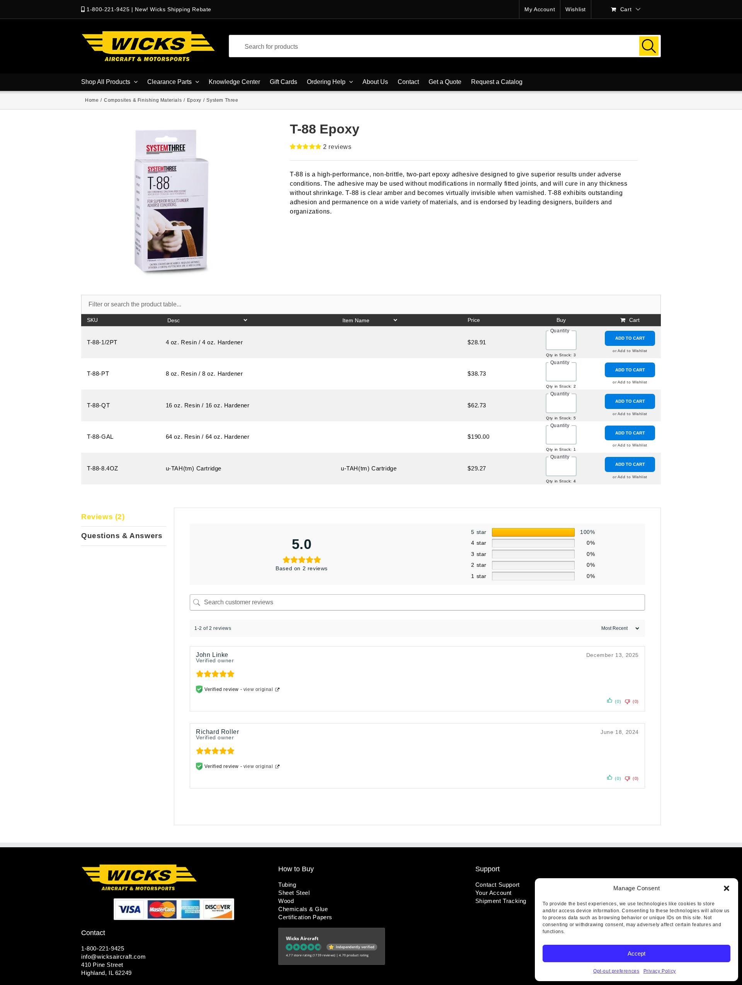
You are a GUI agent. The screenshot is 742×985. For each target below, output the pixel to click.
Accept (636, 953)
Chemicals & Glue (303, 909)
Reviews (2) (103, 517)
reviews (337, 147)
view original (258, 689)
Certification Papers (305, 917)
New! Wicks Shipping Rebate (173, 9)
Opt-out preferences (616, 971)
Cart (634, 320)
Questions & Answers (121, 536)
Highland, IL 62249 (106, 973)
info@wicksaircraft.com (113, 956)
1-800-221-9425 (108, 9)
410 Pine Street (102, 964)
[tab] (123, 517)
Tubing (287, 884)
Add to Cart (630, 338)
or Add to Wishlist (630, 351)
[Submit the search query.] (649, 46)
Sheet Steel (294, 892)
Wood (286, 901)
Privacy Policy (659, 971)
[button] (726, 888)
